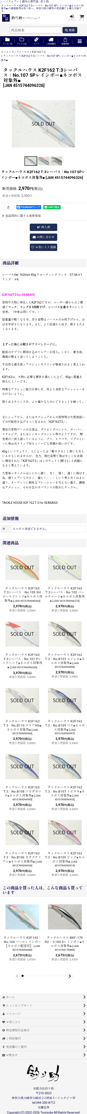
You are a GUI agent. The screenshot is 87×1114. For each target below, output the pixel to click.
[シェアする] (8, 207)
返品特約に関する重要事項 (23, 215)
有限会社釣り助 (43, 1088)
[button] (79, 41)
